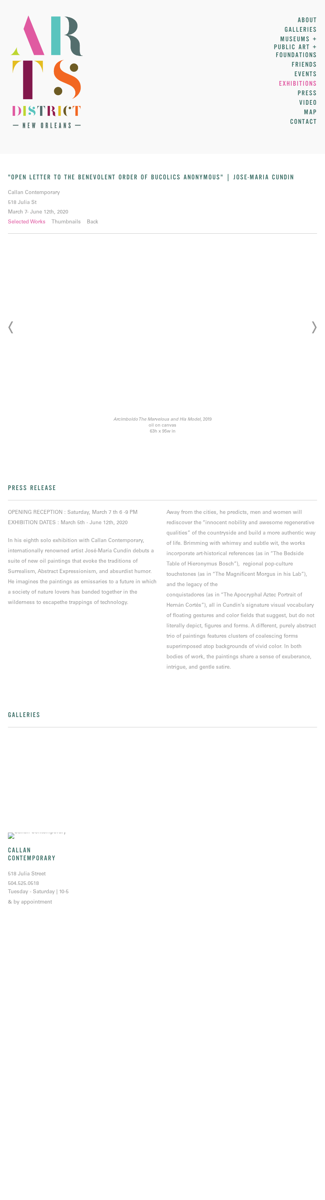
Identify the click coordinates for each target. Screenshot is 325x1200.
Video (308, 103)
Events (305, 74)
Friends (304, 65)
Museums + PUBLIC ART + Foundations (295, 47)
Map (310, 112)
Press (307, 93)
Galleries (301, 30)
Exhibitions (298, 84)
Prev (11, 327)
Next (314, 327)
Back (92, 222)
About (307, 20)
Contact (303, 122)
